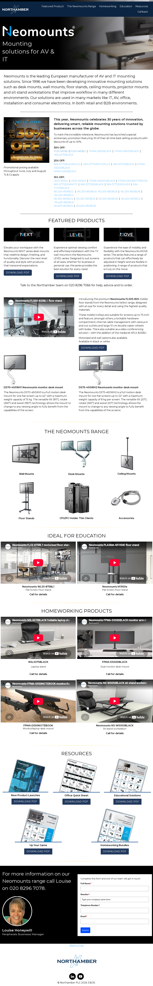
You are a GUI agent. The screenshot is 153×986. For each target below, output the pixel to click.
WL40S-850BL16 (63, 205)
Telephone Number (90, 905)
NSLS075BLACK (64, 154)
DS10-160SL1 (61, 180)
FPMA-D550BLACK (65, 171)
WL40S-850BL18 (86, 205)
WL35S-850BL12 (64, 195)
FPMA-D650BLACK (100, 151)
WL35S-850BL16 (85, 198)
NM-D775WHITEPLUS (97, 164)
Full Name (86, 883)
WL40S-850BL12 (130, 198)
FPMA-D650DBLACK (126, 151)
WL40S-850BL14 (64, 202)
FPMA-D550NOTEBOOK (132, 180)
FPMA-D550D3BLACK (102, 180)
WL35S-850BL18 (108, 198)
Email (84, 916)
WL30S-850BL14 (87, 191)
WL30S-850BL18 (130, 191)
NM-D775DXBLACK (92, 184)
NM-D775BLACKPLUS (67, 164)
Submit (85, 930)
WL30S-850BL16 (107, 191)
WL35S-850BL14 (63, 198)
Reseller (85, 894)
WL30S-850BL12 (63, 191)
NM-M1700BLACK (123, 164)
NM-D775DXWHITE (65, 184)
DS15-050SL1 (78, 180)
